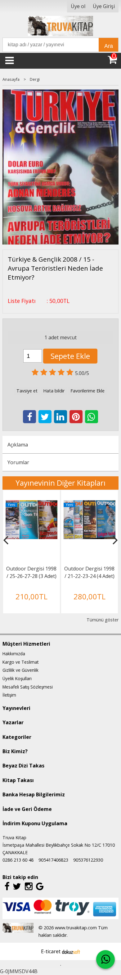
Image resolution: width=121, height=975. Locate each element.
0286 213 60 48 (18, 860)
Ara (108, 46)
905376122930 (88, 860)
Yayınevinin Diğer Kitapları (60, 483)
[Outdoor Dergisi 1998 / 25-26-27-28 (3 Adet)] (31, 504)
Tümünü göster (103, 620)
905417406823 (53, 860)
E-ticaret (50, 951)
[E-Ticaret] (71, 951)
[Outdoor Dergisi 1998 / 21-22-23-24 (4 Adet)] (89, 504)
